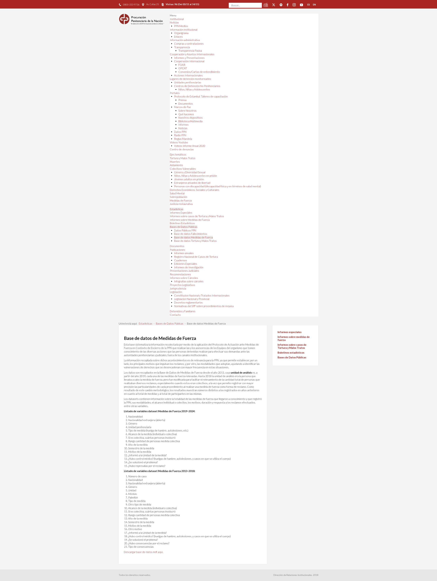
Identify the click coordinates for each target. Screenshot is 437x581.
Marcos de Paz (182, 107)
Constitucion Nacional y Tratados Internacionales (202, 295)
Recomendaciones (180, 274)
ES (308, 4)
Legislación (176, 291)
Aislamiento (176, 165)
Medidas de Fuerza (181, 200)
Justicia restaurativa (181, 203)
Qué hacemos (186, 114)
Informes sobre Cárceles (184, 277)
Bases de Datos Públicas (183, 226)
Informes (183, 124)
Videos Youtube (179, 142)
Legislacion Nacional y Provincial (191, 298)
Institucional (177, 19)
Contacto (175, 314)
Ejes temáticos (178, 154)
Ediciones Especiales (185, 263)
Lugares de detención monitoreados (190, 78)
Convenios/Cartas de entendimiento (199, 71)
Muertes (175, 161)
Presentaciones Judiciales (184, 270)
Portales (175, 92)
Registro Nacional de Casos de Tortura (196, 256)
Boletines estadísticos (291, 352)
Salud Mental (177, 193)
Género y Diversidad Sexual (189, 172)
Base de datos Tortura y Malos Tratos (195, 240)
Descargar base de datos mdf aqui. (143, 551)
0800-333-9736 (131, 4)
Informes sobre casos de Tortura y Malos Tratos (197, 216)
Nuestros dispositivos (190, 117)
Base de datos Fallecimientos (190, 233)
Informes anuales (184, 253)
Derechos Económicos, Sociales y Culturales (194, 189)
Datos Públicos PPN (185, 230)
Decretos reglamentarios (188, 302)
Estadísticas (176, 209)
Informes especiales (289, 332)
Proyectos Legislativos (182, 284)
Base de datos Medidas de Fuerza (193, 237)
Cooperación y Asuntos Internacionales (192, 54)
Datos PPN (180, 131)
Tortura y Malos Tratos (182, 158)
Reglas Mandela (183, 138)
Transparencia (182, 47)
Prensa (182, 100)
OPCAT (182, 68)
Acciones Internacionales (188, 75)
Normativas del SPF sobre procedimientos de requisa (204, 306)
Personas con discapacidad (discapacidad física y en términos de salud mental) (217, 186)
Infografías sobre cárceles (188, 281)
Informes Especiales (181, 212)
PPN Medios (181, 26)
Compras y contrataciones (189, 43)
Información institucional (183, 29)
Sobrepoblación (178, 196)
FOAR (181, 64)
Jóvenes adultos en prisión (189, 179)
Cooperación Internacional (189, 61)
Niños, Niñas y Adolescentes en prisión (195, 175)
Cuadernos (180, 260)
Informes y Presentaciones (189, 57)
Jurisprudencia (178, 288)
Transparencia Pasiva (190, 50)
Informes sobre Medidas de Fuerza (190, 219)
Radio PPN (180, 135)
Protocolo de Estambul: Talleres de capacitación (201, 96)
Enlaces (178, 36)
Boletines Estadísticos (182, 223)
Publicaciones (177, 249)
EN (314, 4)
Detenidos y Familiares (182, 311)
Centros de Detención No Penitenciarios (197, 85)
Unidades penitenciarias (187, 82)
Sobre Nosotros (187, 110)
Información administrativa (185, 40)
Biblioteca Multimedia (190, 121)
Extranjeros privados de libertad (192, 182)
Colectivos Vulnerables (183, 168)
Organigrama (181, 33)
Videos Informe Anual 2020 (189, 145)
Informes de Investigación (188, 267)
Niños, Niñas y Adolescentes (194, 89)
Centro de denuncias (182, 149)
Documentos (185, 103)
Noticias (174, 22)
